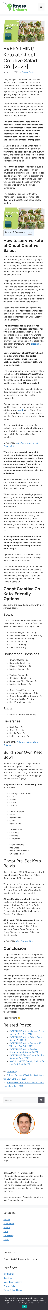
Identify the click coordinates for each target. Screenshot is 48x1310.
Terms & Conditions (12, 1290)
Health (6, 1227)
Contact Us (8, 1274)
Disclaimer (8, 1278)
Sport (6, 1239)
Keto (5, 1231)
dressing (34, 344)
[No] (45, 1302)
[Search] (41, 1100)
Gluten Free (8, 1223)
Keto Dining (12, 1071)
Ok (25, 1306)
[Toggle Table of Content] (28, 233)
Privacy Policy (9, 1286)
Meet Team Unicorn (12, 1282)
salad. (20, 410)
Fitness (6, 1219)
